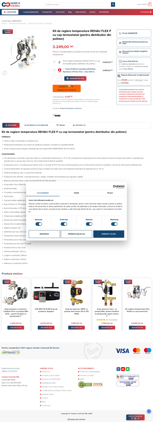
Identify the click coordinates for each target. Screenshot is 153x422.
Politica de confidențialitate (90, 372)
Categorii (11, 12)
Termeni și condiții (86, 375)
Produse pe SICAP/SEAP (51, 379)
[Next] (151, 303)
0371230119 (12, 371)
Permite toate (109, 234)
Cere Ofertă (60, 12)
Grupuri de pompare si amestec (40, 23)
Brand (62, 125)
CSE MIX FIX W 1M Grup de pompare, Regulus (46, 310)
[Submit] (113, 4)
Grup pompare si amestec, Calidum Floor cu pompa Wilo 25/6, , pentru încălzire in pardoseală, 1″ (15, 312)
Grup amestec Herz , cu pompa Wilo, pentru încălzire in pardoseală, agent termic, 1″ (107, 312)
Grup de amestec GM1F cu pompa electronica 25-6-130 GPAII (76, 311)
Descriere (12, 125)
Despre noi (46, 372)
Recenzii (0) (80, 125)
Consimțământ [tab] (43, 193)
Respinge (44, 234)
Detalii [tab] (76, 193)
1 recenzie (113, 320)
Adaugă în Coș (77, 78)
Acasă (4, 23)
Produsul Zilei (47, 12)
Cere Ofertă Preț (130, 61)
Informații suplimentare (37, 125)
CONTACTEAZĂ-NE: (135, 416)
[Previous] (1, 303)
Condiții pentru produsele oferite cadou (57, 390)
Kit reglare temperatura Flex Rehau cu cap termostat (137, 310)
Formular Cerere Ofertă (50, 375)
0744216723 (104, 12)
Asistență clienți (47, 394)
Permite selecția (76, 234)
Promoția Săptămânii (30, 12)
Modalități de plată (48, 383)
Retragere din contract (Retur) (53, 387)
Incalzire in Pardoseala (17, 23)
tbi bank (125, 83)
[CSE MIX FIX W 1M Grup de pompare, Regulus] (46, 292)
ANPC (82, 379)
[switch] (64, 224)
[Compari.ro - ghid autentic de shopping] (90, 384)
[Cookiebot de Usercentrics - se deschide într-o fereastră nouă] (114, 185)
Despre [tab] (110, 193)
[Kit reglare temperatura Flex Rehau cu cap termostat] (137, 292)
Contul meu (46, 405)
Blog (70, 12)
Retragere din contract (76, 419)
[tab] (11, 125)
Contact (92, 12)
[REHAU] (56, 115)
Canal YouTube (80, 12)
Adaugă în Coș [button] (15, 327)
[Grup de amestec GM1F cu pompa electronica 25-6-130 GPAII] (76, 292)
